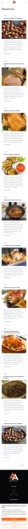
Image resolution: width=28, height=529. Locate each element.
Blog (14, 491)
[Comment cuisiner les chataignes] (14, 29)
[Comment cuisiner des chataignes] (14, 435)
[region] (14, 516)
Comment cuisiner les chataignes (13, 18)
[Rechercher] (2, 2)
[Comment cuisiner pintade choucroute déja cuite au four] (14, 344)
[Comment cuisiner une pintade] (14, 257)
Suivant (22, 465)
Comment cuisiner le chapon (12, 110)
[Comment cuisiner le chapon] (14, 122)
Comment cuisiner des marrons (12, 200)
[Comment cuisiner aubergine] (14, 166)
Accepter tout (14, 519)
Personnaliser (14, 522)
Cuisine (5, 15)
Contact (14, 493)
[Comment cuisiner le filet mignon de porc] (14, 76)
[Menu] (25, 2)
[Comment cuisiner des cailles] (14, 299)
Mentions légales (14, 494)
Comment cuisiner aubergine (12, 154)
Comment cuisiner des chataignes (13, 423)
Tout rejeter (14, 526)
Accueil (14, 489)
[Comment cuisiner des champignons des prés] (14, 389)
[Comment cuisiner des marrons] (14, 211)
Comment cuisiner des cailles (12, 287)
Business (14, 502)
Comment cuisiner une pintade (12, 245)
